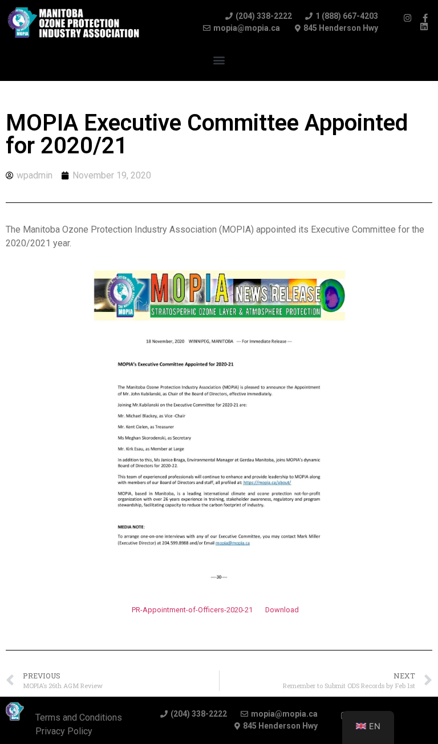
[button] (219, 60)
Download (282, 609)
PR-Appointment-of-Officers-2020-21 (192, 609)
